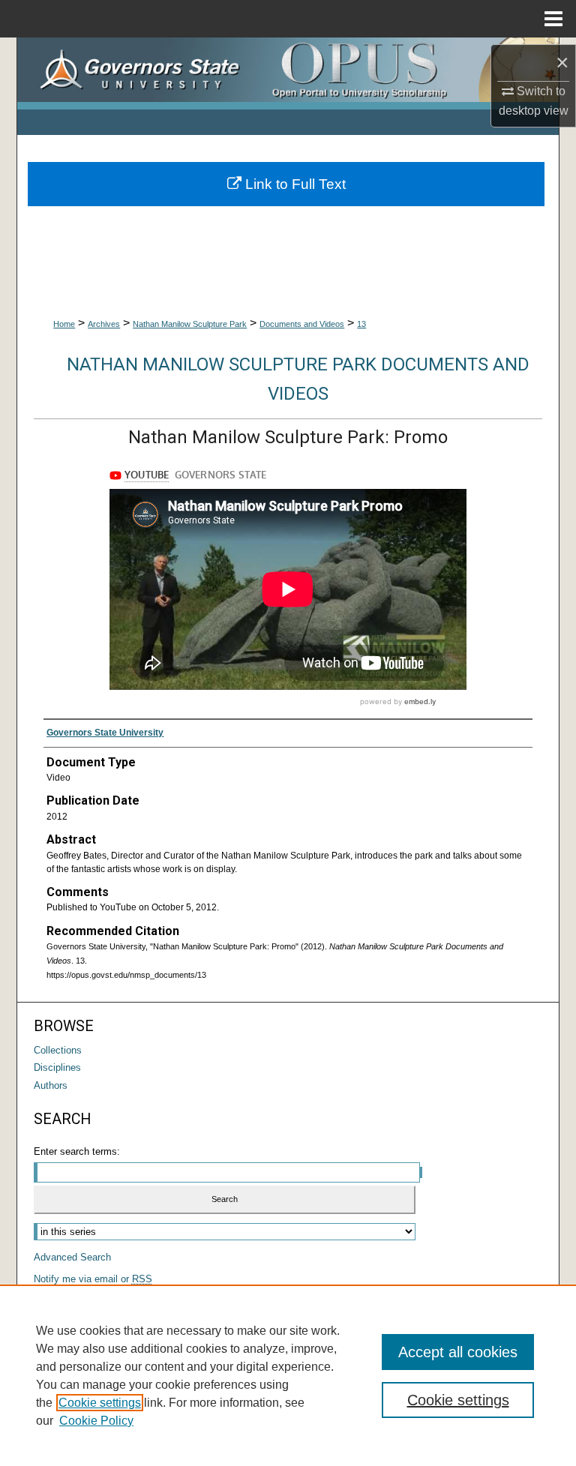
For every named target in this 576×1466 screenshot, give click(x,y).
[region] (288, 1375)
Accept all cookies (458, 1352)
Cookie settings (99, 1402)
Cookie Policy (96, 1420)
